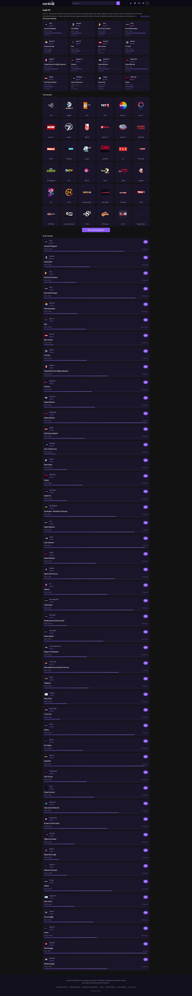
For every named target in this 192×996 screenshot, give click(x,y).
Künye (102, 987)
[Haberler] (139, 3)
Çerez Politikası (111, 987)
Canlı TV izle (132, 987)
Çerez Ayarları (122, 987)
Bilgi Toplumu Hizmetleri (90, 987)
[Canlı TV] (48, 3)
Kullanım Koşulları (75, 987)
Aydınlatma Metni (62, 987)
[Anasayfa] (131, 3)
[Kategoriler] (135, 3)
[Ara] (118, 3)
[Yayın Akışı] (143, 3)
